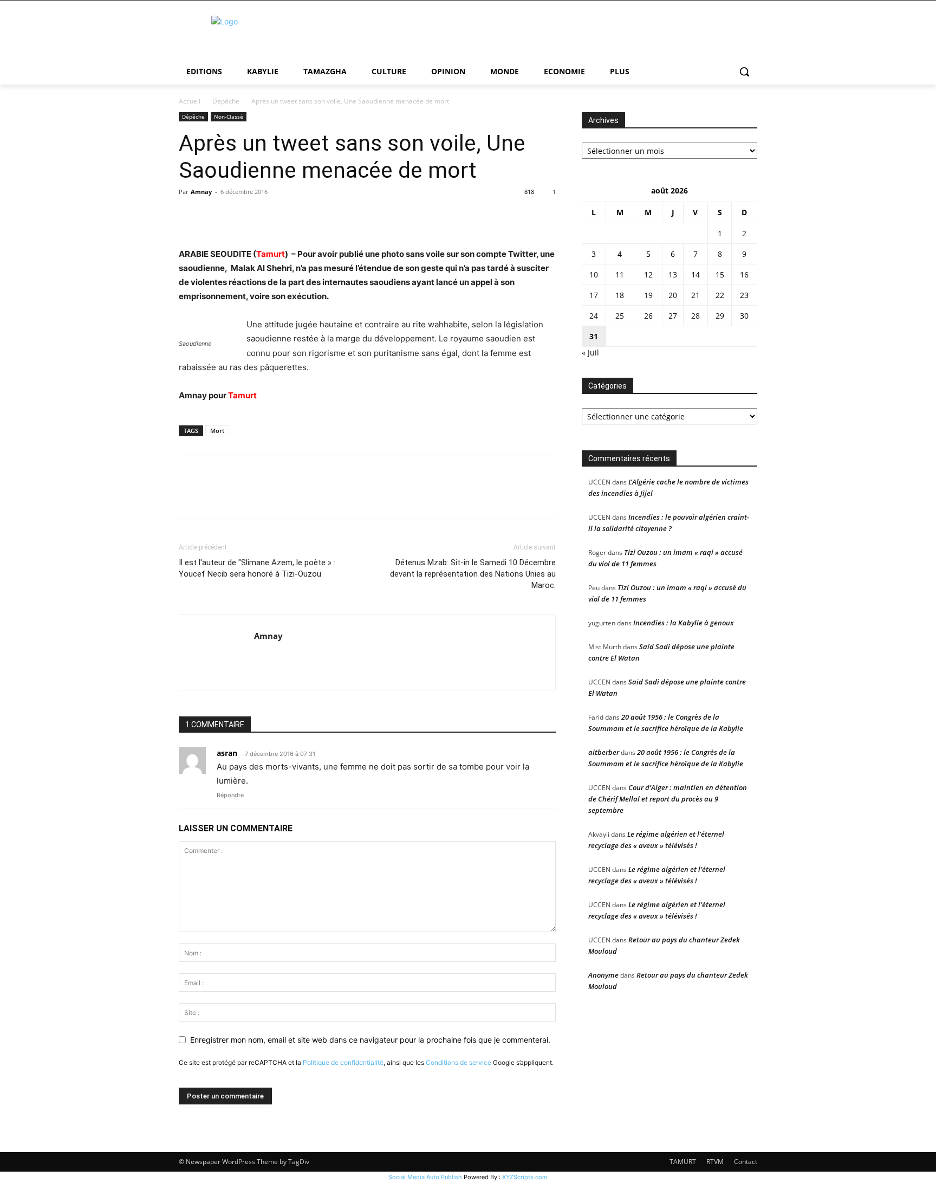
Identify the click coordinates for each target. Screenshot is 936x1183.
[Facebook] (189, 216)
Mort (217, 430)
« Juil (590, 352)
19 (648, 295)
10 (593, 274)
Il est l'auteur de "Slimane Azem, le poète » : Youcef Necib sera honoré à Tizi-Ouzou (257, 568)
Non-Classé (228, 116)
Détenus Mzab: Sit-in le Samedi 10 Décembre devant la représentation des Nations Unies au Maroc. (473, 574)
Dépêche (225, 101)
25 (619, 316)
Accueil (189, 101)
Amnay (201, 192)
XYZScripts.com (525, 1177)
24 (593, 316)
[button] (744, 72)
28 (695, 316)
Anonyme (603, 975)
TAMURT (683, 1161)
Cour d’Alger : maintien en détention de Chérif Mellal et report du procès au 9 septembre (667, 799)
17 (593, 295)
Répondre (230, 795)
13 (672, 274)
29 (720, 316)
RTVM (715, 1161)
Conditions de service (458, 1062)
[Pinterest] (239, 216)
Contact (745, 1161)
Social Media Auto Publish (425, 1177)
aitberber (603, 752)
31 (593, 336)
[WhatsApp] (264, 216)
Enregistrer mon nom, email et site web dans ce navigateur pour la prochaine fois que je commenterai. (370, 1039)
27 (672, 316)
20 (672, 295)
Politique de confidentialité (343, 1062)
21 (695, 295)
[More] (289, 216)
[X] (214, 216)
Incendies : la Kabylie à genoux (683, 623)
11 (619, 274)
